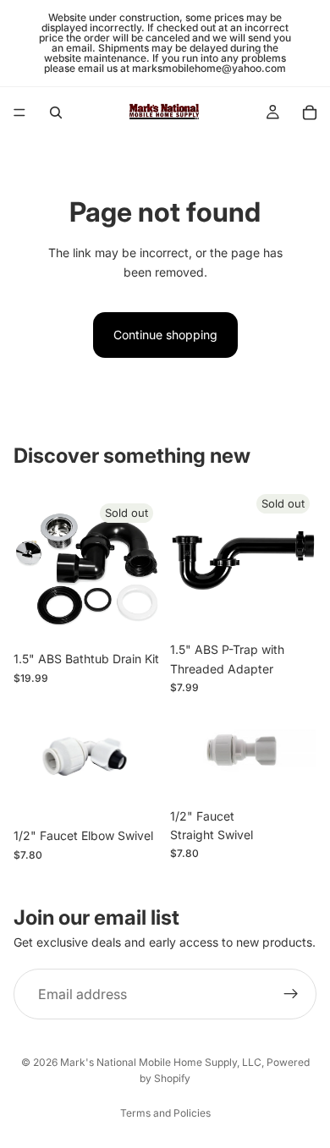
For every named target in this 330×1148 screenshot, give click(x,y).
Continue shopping (165, 334)
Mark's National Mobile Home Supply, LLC (160, 1062)
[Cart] (309, 112)
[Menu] (19, 112)
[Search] (55, 112)
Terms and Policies (165, 1113)
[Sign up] (291, 994)
